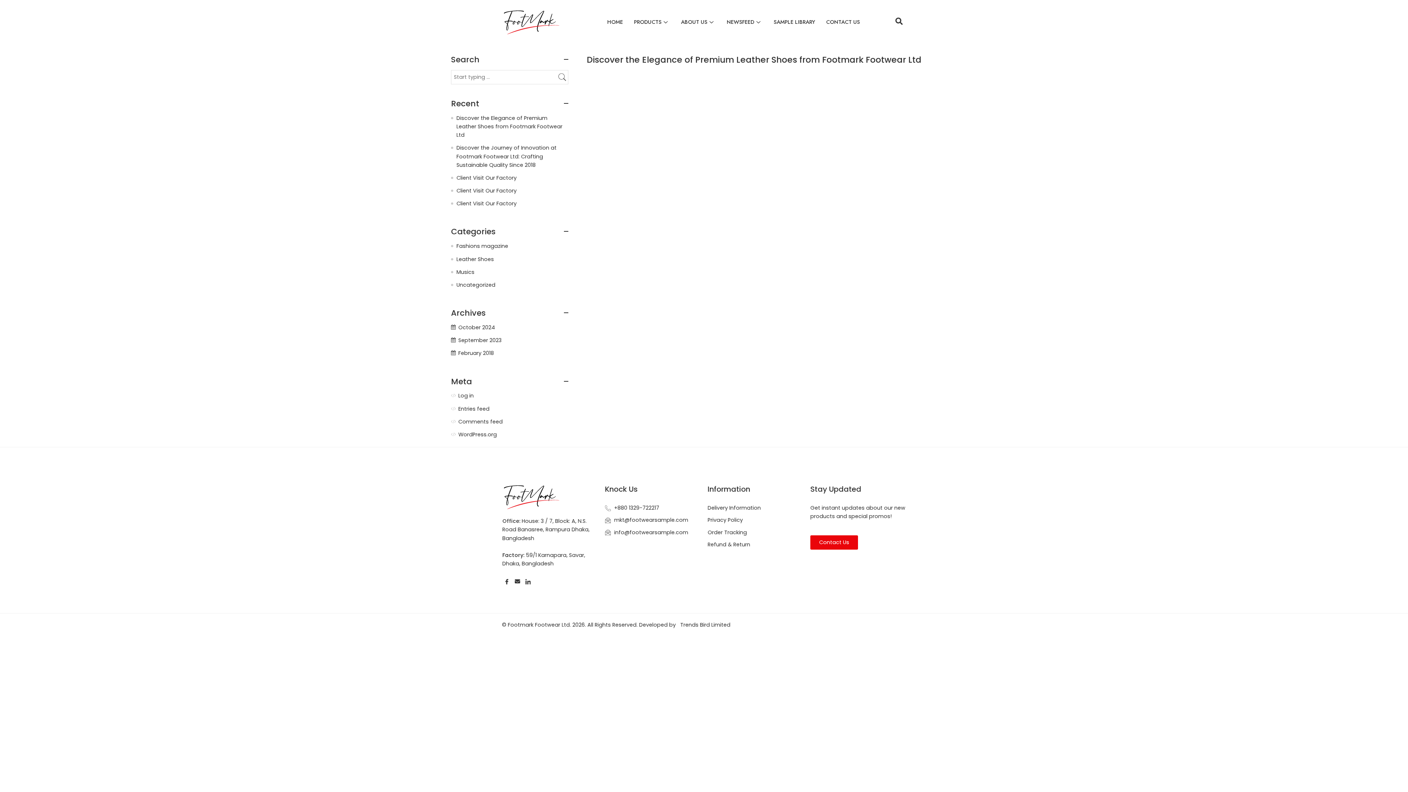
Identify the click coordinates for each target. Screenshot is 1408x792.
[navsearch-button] (899, 22)
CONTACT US (843, 22)
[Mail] (517, 581)
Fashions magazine (482, 246)
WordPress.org (477, 434)
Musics (465, 272)
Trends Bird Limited (705, 624)
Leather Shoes (475, 259)
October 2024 (476, 327)
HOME (615, 22)
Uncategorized (475, 285)
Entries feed (473, 408)
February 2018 (476, 353)
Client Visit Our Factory (486, 178)
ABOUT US (694, 22)
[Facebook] (507, 581)
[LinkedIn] (528, 581)
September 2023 (480, 340)
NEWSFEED (740, 22)
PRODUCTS (647, 22)
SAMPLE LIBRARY (794, 22)
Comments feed (480, 421)
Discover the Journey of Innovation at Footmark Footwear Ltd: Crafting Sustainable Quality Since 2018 (506, 156)
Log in (466, 395)
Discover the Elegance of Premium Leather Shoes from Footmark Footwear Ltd (754, 60)
